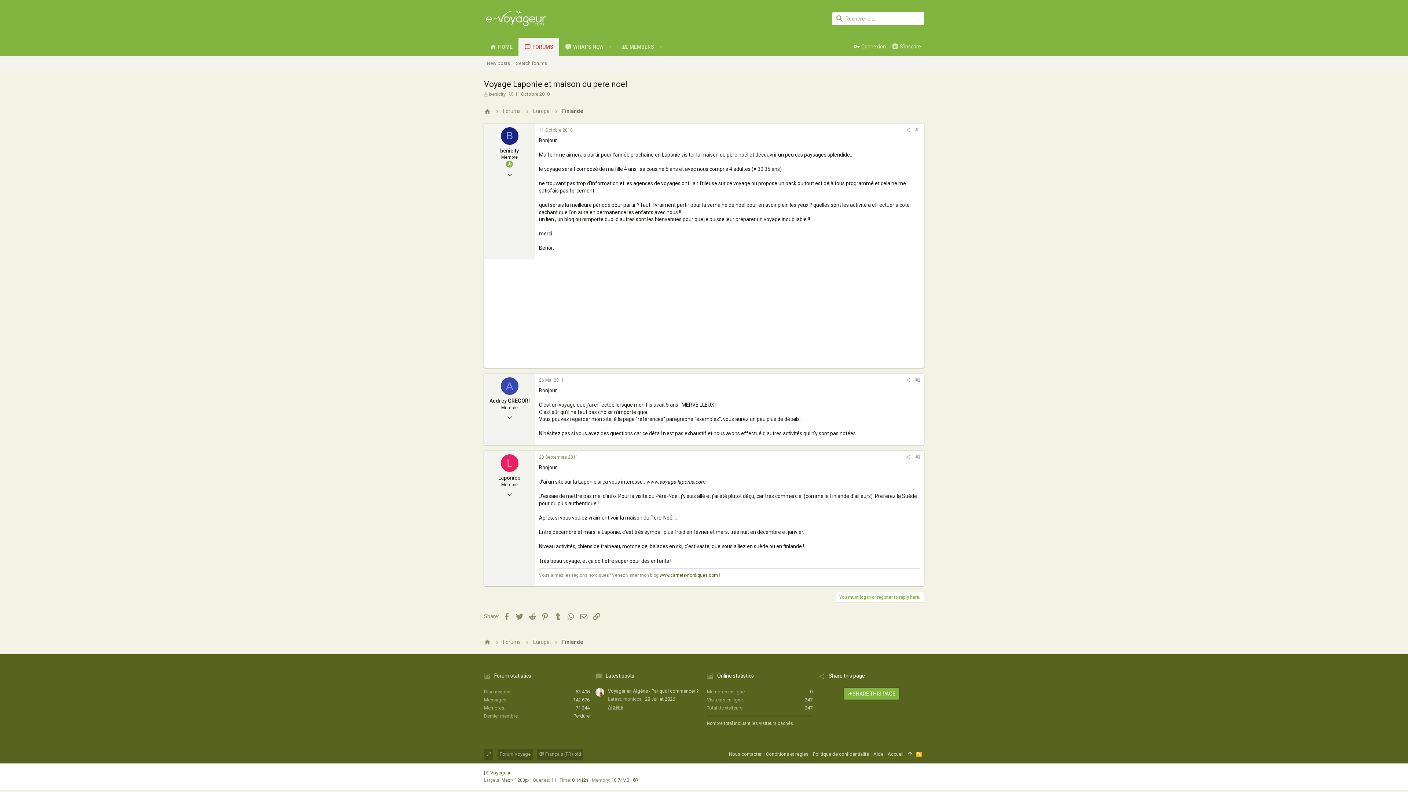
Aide (878, 754)
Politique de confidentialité (841, 754)
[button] (610, 47)
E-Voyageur (498, 773)
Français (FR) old (562, 754)
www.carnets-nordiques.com (689, 575)
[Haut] (910, 754)
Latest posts (620, 676)
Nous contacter (745, 754)
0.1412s (580, 780)
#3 (917, 457)
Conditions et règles (787, 754)
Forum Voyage (515, 754)
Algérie (615, 707)
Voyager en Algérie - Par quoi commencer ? (653, 691)
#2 (917, 380)
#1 (917, 130)
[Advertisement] (704, 316)
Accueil (895, 754)
